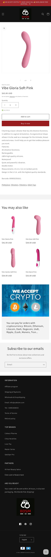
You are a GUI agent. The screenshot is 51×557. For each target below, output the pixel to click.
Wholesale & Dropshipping (15, 397)
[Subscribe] (43, 364)
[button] (3, 14)
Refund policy (10, 418)
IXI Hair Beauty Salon (13, 469)
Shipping (12, 96)
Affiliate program (11, 386)
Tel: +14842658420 (12, 408)
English (24, 540)
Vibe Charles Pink (7, 239)
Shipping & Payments (13, 392)
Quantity (5, 100)
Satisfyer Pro (9, 455)
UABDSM (22, 552)
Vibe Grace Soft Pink (32, 239)
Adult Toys (32, 185)
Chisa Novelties (10, 439)
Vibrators (14, 185)
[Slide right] (30, 80)
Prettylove (6, 185)
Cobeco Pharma (11, 433)
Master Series (10, 449)
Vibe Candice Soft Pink (9, 272)
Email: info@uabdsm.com (14, 402)
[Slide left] (20, 80)
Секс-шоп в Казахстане (14, 475)
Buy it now (25, 123)
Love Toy (8, 444)
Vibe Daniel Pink (31, 272)
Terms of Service (11, 413)
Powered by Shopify (30, 552)
